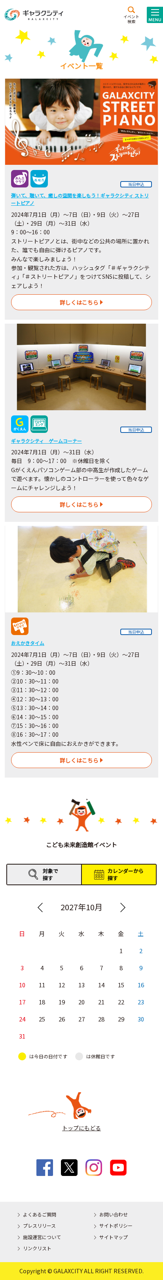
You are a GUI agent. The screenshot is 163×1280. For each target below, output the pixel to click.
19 (62, 1002)
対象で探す (50, 874)
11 (42, 985)
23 (141, 1002)
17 (22, 1002)
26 (62, 1019)
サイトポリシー (116, 1225)
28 (101, 1019)
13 (81, 985)
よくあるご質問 (39, 1214)
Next (122, 907)
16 (141, 985)
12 (62, 985)
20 (81, 1002)
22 (121, 1002)
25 (42, 1019)
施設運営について (42, 1237)
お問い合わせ (113, 1214)
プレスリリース (39, 1225)
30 (141, 1019)
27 (81, 1019)
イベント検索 (131, 19)
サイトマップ (113, 1237)
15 (121, 985)
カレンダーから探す (126, 874)
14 (101, 985)
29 (121, 1019)
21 (101, 1002)
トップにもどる (81, 1128)
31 (22, 1036)
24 (22, 1019)
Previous (40, 907)
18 (42, 1002)
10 (22, 985)
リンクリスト (37, 1248)
